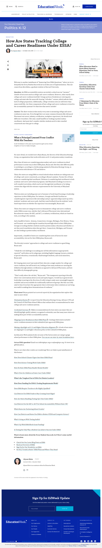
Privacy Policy (65, 541)
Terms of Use (54, 541)
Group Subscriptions (69, 529)
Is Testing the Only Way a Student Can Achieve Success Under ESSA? (37, 430)
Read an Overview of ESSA (25, 445)
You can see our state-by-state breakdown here (58, 337)
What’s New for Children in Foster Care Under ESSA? (32, 373)
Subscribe (89, 6)
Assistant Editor (27, 462)
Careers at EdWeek (36, 534)
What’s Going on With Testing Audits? (27, 419)
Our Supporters (35, 531)
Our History (34, 526)
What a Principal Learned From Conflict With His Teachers (34, 139)
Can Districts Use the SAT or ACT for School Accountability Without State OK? (41, 404)
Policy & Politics (28, 14)
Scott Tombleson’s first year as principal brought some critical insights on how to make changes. (33, 145)
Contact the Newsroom (53, 531)
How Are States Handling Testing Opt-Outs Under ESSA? (33, 399)
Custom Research (84, 536)
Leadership (15, 14)
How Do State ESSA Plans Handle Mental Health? (31, 368)
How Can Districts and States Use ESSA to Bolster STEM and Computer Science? (41, 414)
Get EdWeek (67, 520)
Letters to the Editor (52, 523)
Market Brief (85, 14)
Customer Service (51, 529)
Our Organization (35, 523)
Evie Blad (81, 75)
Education (10, 37)
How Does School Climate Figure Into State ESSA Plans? (33, 357)
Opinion (68, 14)
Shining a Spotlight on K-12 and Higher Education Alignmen (35, 327)
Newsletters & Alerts (69, 526)
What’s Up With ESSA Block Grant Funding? (29, 424)
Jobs (75, 14)
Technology (58, 14)
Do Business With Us (86, 520)
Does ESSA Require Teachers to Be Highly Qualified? (32, 388)
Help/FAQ (49, 526)
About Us (34, 520)
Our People (34, 529)
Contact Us (50, 520)
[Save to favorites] (8, 65)
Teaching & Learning (44, 14)
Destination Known (21, 300)
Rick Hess (81, 152)
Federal (81, 64)
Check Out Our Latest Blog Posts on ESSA (30, 442)
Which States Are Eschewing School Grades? (29, 409)
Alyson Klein (17, 51)
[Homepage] (51, 6)
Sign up (64, 508)
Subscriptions (67, 523)
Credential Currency (21, 310)
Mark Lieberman (83, 92)
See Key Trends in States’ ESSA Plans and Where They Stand (37, 449)
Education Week (36, 462)
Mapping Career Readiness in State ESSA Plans (30, 320)
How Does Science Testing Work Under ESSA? (30, 363)
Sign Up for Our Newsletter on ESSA (28, 447)
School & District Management (23, 134)
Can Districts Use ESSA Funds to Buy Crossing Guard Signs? (34, 394)
